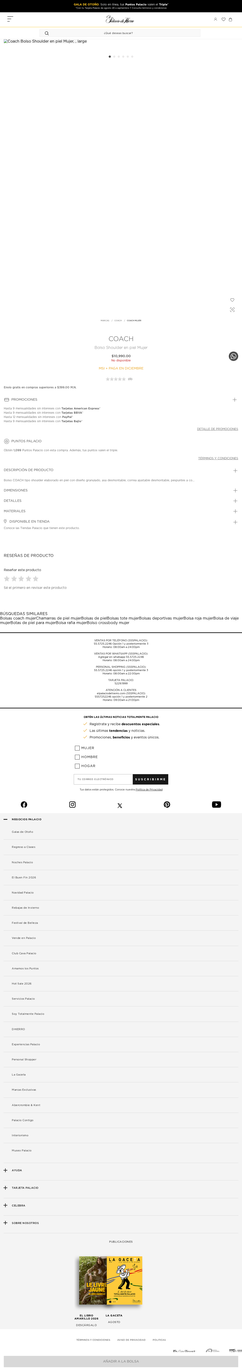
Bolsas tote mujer (123, 618)
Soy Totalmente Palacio (28, 1014)
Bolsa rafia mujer (71, 623)
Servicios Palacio (23, 999)
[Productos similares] (231, 309)
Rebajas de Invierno (25, 908)
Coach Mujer (134, 321)
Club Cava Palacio (24, 953)
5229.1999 (121, 683)
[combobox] (115, 33)
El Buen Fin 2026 (24, 877)
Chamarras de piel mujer (58, 618)
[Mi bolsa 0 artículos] (230, 19)
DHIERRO (18, 1029)
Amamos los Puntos (25, 968)
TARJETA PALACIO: (121, 680)
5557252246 (103, 696)
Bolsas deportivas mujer (161, 618)
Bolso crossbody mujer (108, 623)
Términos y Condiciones (93, 1340)
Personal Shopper (24, 1059)
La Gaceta (19, 1074)
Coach (118, 321)
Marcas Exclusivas (24, 1090)
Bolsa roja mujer (198, 618)
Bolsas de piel (94, 618)
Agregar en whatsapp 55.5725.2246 (121, 657)
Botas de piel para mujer (33, 623)
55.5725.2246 (103, 643)
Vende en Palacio (24, 938)
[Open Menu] (10, 19)
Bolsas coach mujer (18, 618)
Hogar (88, 766)
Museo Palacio (22, 1150)
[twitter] (120, 804)
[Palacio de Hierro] (120, 19)
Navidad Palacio (23, 892)
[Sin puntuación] (117, 379)
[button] (7, 578)
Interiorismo (20, 1135)
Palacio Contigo (23, 1120)
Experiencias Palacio (26, 1044)
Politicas (159, 1340)
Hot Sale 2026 (22, 983)
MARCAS (105, 321)
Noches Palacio (22, 862)
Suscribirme (150, 779)
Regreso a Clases (23, 847)
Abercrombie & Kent (26, 1105)
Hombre (89, 757)
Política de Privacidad (149, 789)
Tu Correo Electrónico (96, 779)
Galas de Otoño (22, 832)
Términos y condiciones (218, 458)
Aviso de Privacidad (131, 1340)
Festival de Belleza (25, 923)
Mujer (87, 748)
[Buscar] (47, 33)
